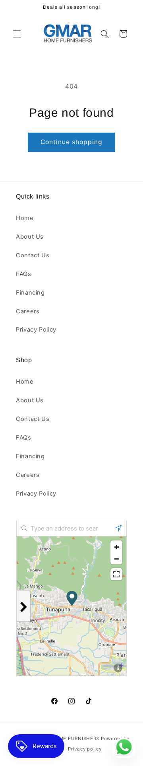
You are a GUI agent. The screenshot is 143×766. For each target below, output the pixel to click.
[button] (17, 34)
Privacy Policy (36, 329)
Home (25, 218)
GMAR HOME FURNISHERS (67, 738)
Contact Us (32, 255)
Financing (30, 292)
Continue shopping (72, 142)
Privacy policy (84, 749)
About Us (30, 236)
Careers (27, 311)
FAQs (23, 274)
